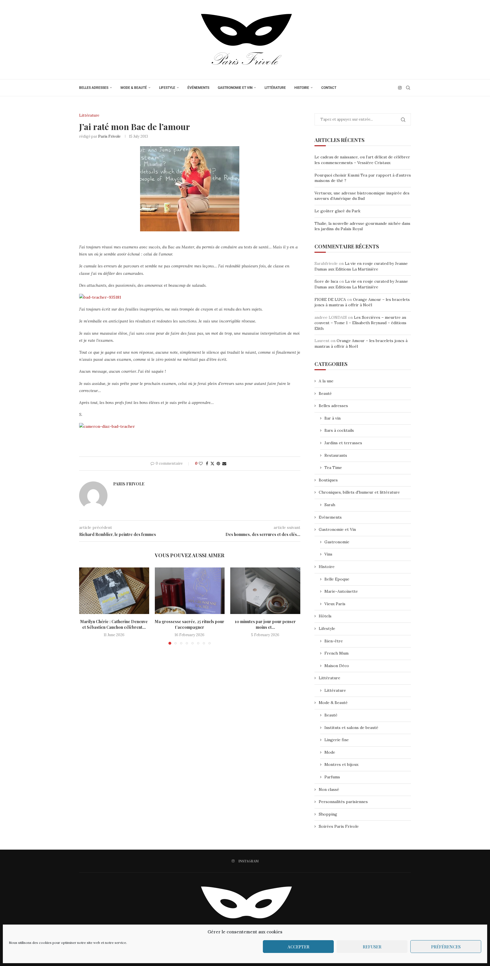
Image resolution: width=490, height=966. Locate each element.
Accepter (298, 947)
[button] (87, 606)
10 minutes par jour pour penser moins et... (265, 624)
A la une (326, 381)
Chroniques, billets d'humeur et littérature (359, 492)
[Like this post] (201, 463)
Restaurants (335, 455)
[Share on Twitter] (212, 463)
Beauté (325, 393)
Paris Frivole (109, 136)
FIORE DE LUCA (330, 299)
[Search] (408, 87)
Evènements (330, 517)
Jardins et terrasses (343, 442)
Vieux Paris (334, 603)
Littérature (275, 88)
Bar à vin (332, 418)
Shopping (328, 814)
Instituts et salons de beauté (351, 727)
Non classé (329, 789)
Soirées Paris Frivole (339, 826)
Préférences (446, 947)
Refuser (372, 947)
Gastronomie (336, 541)
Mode (329, 752)
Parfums (332, 776)
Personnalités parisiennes (343, 801)
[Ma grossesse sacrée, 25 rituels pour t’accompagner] (190, 590)
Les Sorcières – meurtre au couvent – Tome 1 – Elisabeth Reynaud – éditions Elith (360, 323)
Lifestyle (167, 88)
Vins (328, 554)
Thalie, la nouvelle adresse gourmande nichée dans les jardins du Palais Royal (362, 226)
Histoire (301, 88)
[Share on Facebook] (207, 463)
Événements (198, 88)
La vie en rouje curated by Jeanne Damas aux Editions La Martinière (361, 266)
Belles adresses (93, 88)
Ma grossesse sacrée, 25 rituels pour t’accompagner (189, 624)
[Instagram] (400, 87)
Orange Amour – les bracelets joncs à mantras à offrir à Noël (362, 302)
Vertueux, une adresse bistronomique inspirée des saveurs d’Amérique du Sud (361, 195)
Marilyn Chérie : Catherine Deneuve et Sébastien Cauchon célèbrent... (114, 624)
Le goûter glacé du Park (337, 210)
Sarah (329, 504)
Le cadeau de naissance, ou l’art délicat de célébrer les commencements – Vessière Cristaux (362, 159)
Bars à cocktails (339, 430)
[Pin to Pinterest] (218, 463)
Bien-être (333, 641)
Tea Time (333, 467)
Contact (328, 88)
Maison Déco (336, 665)
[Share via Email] (224, 463)
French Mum (336, 653)
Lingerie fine (336, 739)
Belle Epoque (336, 579)
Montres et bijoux (341, 764)
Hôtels (325, 616)
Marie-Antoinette (341, 591)
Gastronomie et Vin (235, 88)
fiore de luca (326, 281)
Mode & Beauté (134, 88)
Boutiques (328, 480)
